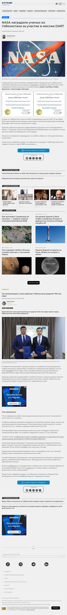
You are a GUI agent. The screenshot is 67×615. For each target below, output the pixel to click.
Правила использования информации (14, 575)
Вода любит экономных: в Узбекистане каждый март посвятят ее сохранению (32, 501)
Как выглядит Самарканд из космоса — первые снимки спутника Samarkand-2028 (15, 219)
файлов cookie (31, 609)
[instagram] (21, 564)
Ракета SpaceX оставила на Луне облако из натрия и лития (48, 252)
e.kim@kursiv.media (12, 304)
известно (29, 468)
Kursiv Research (8, 592)
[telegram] (33, 564)
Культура (51, 11)
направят (9, 371)
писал (23, 142)
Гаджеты (22, 11)
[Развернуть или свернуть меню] (64, 4)
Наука (5, 17)
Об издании (7, 571)
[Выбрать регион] (56, 4)
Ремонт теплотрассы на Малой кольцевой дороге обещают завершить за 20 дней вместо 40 (32, 507)
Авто (15, 11)
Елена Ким (10, 301)
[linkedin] (46, 564)
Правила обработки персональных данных (15, 581)
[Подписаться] (64, 556)
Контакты (6, 585)
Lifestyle (6, 4)
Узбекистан (10, 308)
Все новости (7, 11)
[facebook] (8, 564)
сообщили (34, 85)
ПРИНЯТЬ (56, 608)
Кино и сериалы (40, 11)
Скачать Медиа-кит (9, 588)
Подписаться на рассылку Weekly (11, 554)
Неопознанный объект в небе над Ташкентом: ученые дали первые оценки (31, 173)
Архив (5, 578)
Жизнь (30, 11)
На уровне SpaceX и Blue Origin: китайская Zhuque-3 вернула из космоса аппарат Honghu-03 (49, 220)
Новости (5, 289)
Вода (4, 308)
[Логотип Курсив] (7, 3)
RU (60, 4)
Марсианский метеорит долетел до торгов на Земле (22, 178)
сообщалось (12, 466)
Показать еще (33, 282)
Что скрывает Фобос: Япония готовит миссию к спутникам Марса (16, 252)
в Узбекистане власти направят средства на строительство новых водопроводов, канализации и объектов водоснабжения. (33, 438)
